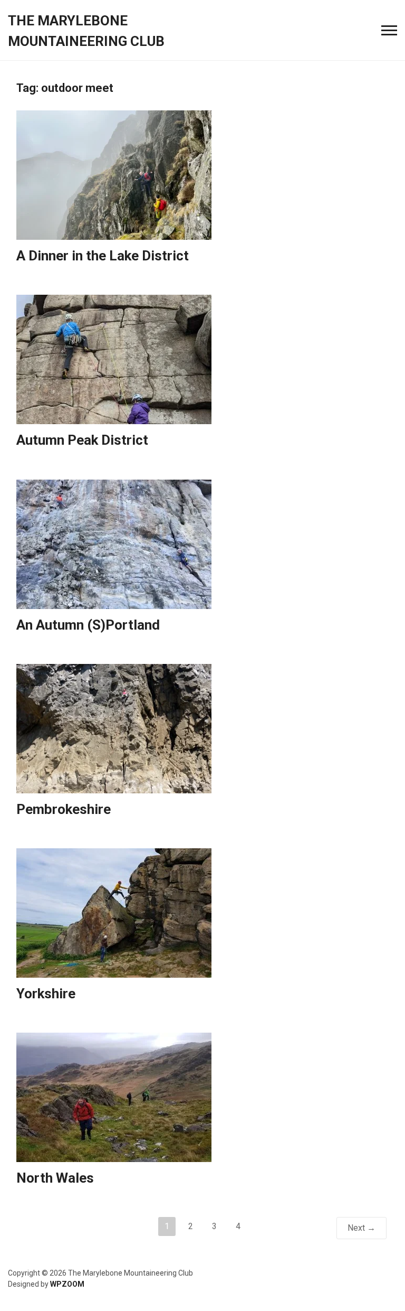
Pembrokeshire (63, 809)
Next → (361, 1228)
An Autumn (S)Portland (88, 625)
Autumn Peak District (82, 440)
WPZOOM (67, 1284)
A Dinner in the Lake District (102, 256)
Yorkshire (45, 993)
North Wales (55, 1178)
